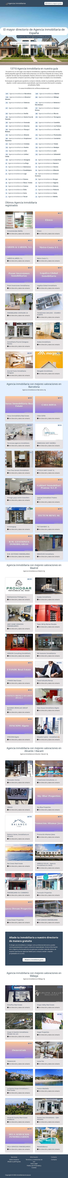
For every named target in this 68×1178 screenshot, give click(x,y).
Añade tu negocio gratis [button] (54, 3)
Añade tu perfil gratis (14, 1162)
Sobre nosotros (14, 1160)
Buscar (55, 43)
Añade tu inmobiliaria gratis (34, 960)
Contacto (54, 1160)
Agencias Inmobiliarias (17, 3)
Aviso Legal (34, 1164)
